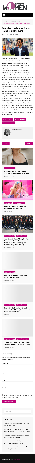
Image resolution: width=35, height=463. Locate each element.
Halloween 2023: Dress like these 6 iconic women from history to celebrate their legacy (17, 430)
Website (4, 388)
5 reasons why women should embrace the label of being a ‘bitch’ (16, 172)
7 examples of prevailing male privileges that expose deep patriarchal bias (16, 436)
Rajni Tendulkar (21, 119)
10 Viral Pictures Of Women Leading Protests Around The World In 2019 (17, 343)
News (18, 339)
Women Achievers (21, 235)
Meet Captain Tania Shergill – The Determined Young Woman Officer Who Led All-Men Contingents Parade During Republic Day (16, 242)
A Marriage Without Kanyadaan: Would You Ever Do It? (15, 276)
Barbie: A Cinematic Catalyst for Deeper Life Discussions (16, 207)
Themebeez (17, 459)
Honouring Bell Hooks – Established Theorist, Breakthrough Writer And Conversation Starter (17, 310)
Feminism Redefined (22, 35)
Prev (6, 143)
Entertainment (8, 203)
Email (4, 380)
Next (28, 143)
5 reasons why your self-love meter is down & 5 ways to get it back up (17, 448)
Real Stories (25, 339)
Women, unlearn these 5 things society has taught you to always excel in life (16, 442)
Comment (5, 363)
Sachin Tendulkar (9, 122)
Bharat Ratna (8, 119)
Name (4, 373)
